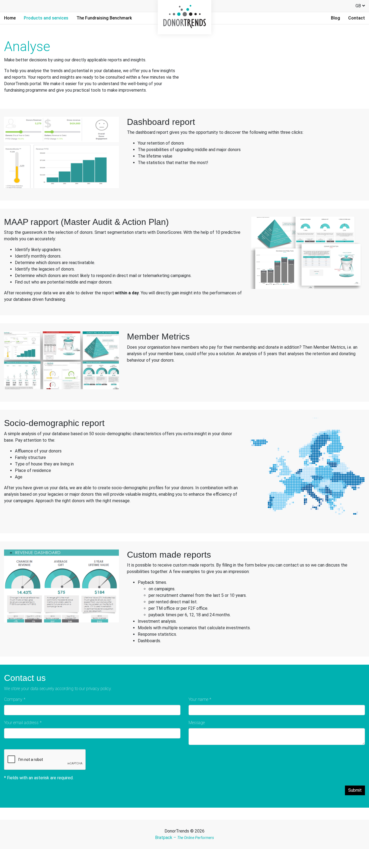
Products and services (46, 18)
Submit (355, 790)
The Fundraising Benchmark (104, 18)
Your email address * (23, 722)
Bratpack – (184, 837)
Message (197, 722)
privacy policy (98, 688)
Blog (335, 18)
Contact (356, 18)
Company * (14, 699)
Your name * (200, 699)
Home (10, 18)
